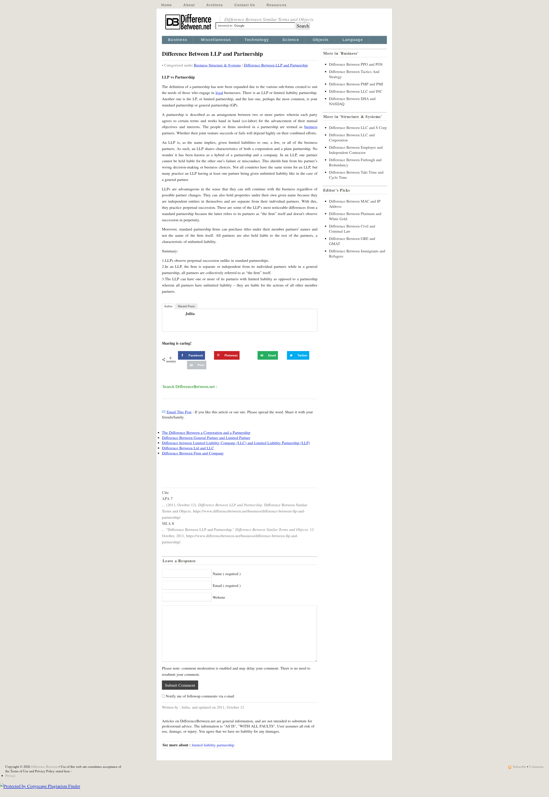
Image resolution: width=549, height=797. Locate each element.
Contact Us (244, 5)
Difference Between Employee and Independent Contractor (356, 150)
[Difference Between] (189, 29)
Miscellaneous (216, 40)
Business (177, 40)
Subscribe (519, 766)
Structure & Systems (225, 65)
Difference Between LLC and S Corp (358, 127)
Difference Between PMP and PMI (356, 83)
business (310, 126)
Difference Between (44, 766)
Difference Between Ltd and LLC (188, 447)
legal (219, 92)
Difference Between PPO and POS (356, 64)
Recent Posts (186, 306)
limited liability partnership (213, 744)
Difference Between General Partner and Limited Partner (206, 437)
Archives (214, 5)
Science (290, 40)
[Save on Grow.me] (253, 355)
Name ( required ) (227, 573)
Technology (256, 40)
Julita (190, 313)
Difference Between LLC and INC (355, 91)
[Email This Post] (163, 411)
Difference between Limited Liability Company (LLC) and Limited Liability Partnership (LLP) (236, 442)
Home (166, 5)
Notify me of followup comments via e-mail (200, 696)
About (189, 5)
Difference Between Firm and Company (193, 453)
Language (352, 40)
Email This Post (179, 411)
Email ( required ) (227, 585)
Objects (321, 40)
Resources (277, 5)
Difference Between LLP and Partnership (276, 65)
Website (219, 597)
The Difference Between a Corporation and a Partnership (206, 432)
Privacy (10, 775)
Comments (536, 766)
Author (168, 306)
